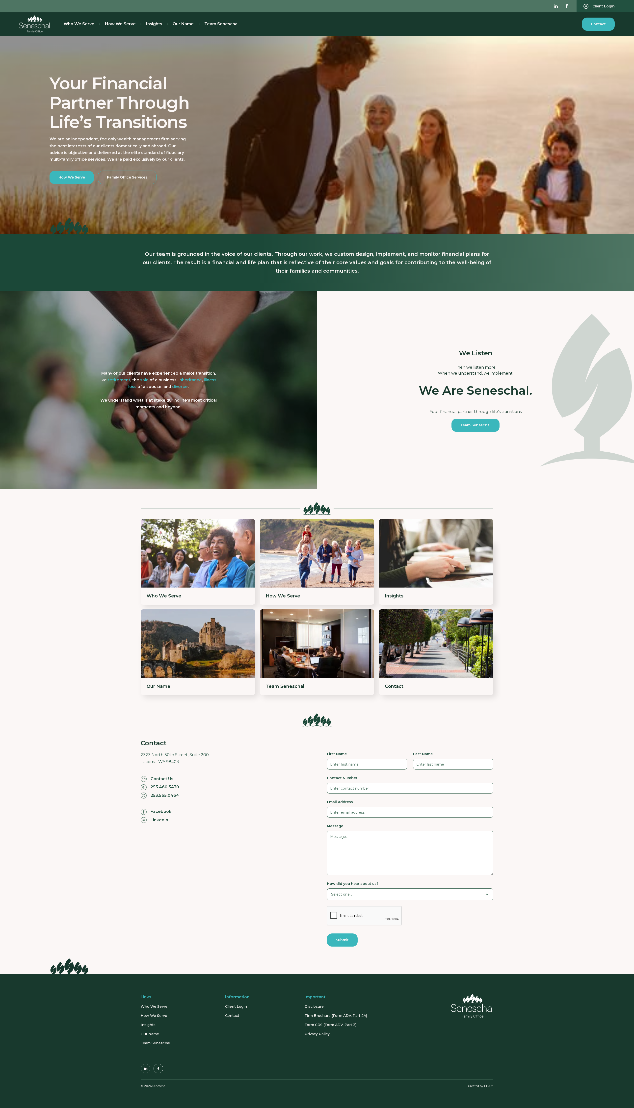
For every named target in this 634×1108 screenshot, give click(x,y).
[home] (34, 24)
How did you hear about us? (352, 883)
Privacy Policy (317, 1034)
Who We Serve (79, 24)
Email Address (340, 802)
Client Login (236, 1006)
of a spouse (144, 386)
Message (335, 826)
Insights (154, 24)
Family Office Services (127, 177)
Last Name (423, 754)
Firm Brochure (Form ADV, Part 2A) (336, 1015)
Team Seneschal (221, 24)
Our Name (183, 24)
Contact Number (342, 778)
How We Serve (120, 24)
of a (158, 380)
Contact (598, 24)
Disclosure (314, 1006)
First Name (337, 754)
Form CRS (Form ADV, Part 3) (330, 1025)
